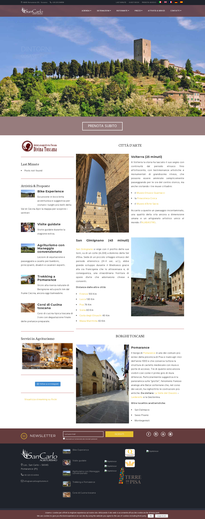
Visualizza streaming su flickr (40, 400)
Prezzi (138, 10)
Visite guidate (49, 224)
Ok (151, 516)
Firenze (83, 294)
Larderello (137, 397)
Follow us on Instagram (49, 384)
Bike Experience (50, 191)
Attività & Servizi (156, 10)
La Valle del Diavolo (166, 393)
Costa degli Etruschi (90, 316)
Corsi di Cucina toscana (49, 306)
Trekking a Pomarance (46, 278)
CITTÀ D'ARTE (130, 145)
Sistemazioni (103, 10)
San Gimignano (84, 249)
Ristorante (122, 10)
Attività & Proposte (35, 185)
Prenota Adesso (149, 2)
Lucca (82, 299)
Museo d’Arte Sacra (147, 204)
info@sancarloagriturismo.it (36, 481)
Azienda (86, 10)
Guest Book (134, 2)
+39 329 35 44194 (31, 475)
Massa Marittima (88, 321)
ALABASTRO (148, 223)
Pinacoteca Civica (147, 198)
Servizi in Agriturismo (38, 338)
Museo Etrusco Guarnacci (151, 193)
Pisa (81, 305)
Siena (82, 310)
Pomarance (149, 353)
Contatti (174, 10)
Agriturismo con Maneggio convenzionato (50, 248)
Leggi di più (161, 516)
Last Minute (121, 2)
